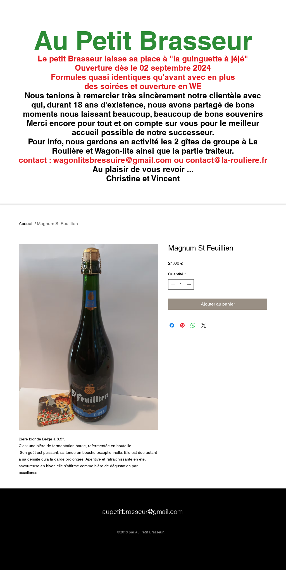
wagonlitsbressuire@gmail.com (112, 159)
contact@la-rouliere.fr (226, 159)
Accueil (26, 223)
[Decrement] (172, 284)
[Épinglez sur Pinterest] (182, 325)
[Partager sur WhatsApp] (193, 325)
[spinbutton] (181, 284)
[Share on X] (203, 325)
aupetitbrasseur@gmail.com (142, 511)
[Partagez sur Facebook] (171, 325)
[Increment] (189, 284)
